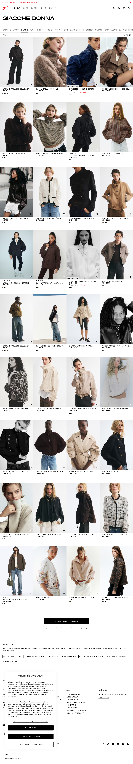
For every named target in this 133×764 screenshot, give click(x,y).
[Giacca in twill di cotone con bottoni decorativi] (16, 445)
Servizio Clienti (73, 694)
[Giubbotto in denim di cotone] (83, 62)
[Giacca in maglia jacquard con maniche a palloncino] (49, 127)
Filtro (125, 35)
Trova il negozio (73, 699)
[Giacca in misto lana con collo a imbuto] (16, 571)
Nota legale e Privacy (76, 702)
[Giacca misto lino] (49, 571)
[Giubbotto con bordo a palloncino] (83, 254)
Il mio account (72, 697)
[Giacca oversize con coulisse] (49, 508)
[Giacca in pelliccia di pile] (49, 62)
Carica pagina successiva (66, 621)
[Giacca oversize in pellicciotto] (83, 508)
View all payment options (12, 758)
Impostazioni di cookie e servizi (31, 744)
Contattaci (71, 705)
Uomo (25, 8)
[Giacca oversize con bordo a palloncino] (49, 319)
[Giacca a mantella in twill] (83, 319)
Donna (17, 8)
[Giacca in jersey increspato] (83, 192)
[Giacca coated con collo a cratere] (16, 192)
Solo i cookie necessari (31, 736)
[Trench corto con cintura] (83, 445)
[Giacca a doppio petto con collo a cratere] (116, 62)
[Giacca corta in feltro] (116, 254)
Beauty (52, 8)
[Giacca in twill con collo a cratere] (16, 62)
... (76, 628)
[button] (72, 86)
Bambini (34, 8)
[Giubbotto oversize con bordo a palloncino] (83, 571)
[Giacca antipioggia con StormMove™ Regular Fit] (83, 127)
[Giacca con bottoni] (116, 445)
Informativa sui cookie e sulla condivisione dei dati (30, 722)
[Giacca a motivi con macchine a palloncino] (16, 382)
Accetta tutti (30, 728)
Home (43, 8)
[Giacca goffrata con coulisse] (116, 382)
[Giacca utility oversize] (116, 127)
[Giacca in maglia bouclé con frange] (49, 192)
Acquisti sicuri (72, 708)
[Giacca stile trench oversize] (49, 382)
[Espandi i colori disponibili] (37, 93)
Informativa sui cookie (76, 710)
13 (81, 628)
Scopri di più (104, 698)
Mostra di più (8, 661)
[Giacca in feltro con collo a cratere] (16, 508)
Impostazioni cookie (75, 713)
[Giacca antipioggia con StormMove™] (16, 254)
